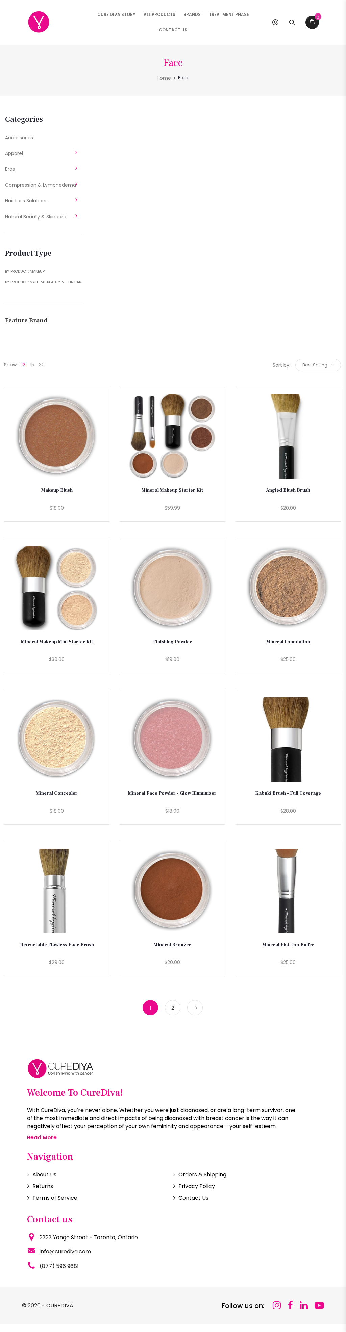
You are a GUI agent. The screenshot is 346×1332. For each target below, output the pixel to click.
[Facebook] (290, 1305)
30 (42, 364)
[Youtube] (319, 1305)
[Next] (195, 1007)
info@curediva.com (65, 1251)
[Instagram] (277, 1305)
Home (164, 78)
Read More (42, 1137)
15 (32, 364)
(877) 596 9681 (59, 1266)
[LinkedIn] (304, 1305)
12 (23, 364)
